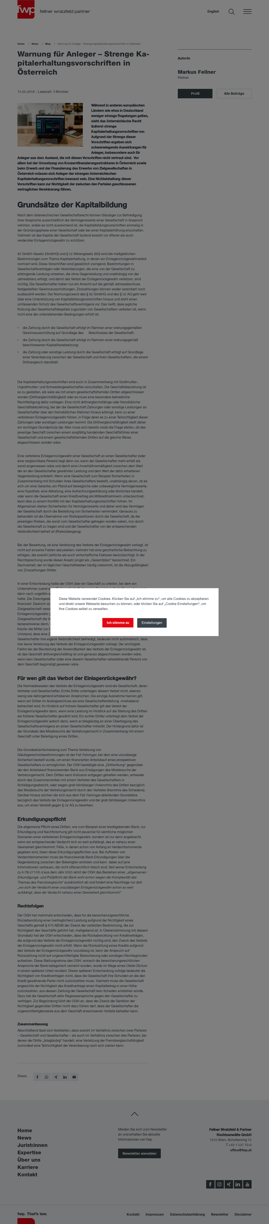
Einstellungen (152, 623)
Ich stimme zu (118, 622)
